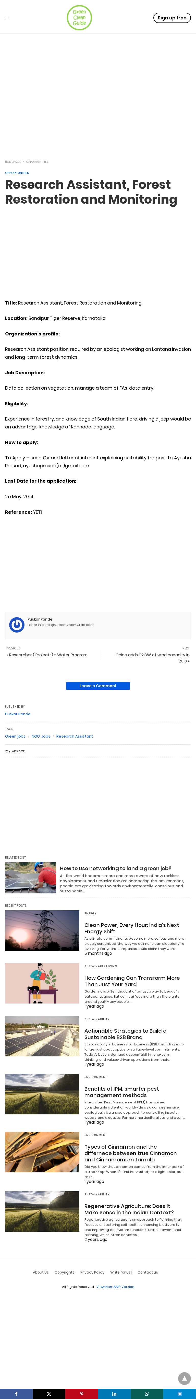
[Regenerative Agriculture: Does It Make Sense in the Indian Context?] (42, 1211)
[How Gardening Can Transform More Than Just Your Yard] (42, 983)
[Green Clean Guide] (79, 17)
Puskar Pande (40, 619)
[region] (98, 110)
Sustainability (97, 1019)
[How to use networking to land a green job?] (30, 877)
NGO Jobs (41, 736)
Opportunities (37, 162)
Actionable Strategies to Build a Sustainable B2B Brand (125, 1034)
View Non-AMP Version (115, 1286)
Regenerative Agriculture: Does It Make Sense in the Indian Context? (129, 1209)
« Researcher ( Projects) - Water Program (47, 655)
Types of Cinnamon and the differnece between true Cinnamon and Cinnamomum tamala (130, 1153)
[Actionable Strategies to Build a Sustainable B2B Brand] (42, 1036)
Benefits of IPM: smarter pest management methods (121, 1092)
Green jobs (15, 736)
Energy (90, 913)
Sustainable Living (100, 966)
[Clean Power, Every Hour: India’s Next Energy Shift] (42, 930)
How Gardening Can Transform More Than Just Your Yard (132, 981)
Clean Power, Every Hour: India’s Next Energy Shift (131, 928)
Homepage (13, 162)
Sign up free (172, 18)
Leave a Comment (98, 686)
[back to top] (184, 1378)
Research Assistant (74, 736)
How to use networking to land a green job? (116, 868)
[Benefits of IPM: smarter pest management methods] (42, 1094)
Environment (95, 1077)
